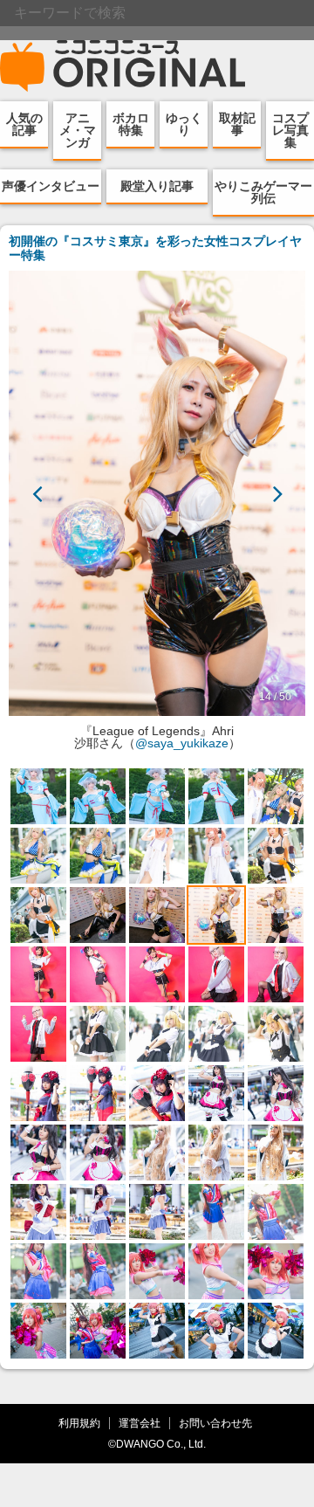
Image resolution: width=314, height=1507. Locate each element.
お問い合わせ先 (215, 1422)
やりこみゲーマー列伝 (263, 192)
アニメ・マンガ (77, 130)
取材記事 (237, 124)
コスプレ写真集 (290, 130)
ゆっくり (184, 124)
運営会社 (139, 1422)
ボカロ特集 (131, 124)
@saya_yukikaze (182, 743)
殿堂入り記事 (157, 186)
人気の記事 (24, 124)
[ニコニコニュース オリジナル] (123, 66)
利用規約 (79, 1422)
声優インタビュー (50, 186)
